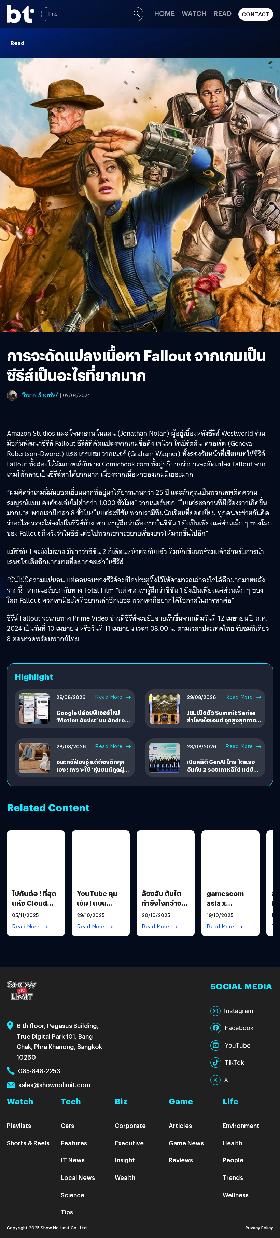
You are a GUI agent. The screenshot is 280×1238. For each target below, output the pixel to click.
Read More (109, 697)
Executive (129, 1143)
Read (222, 13)
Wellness (236, 1194)
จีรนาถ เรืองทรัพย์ (40, 395)
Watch (194, 13)
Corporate (130, 1125)
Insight (125, 1160)
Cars (67, 1125)
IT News (73, 1160)
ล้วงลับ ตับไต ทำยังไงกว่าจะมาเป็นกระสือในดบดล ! (163, 907)
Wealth (125, 1177)
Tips (67, 1212)
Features (74, 1143)
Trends (233, 1177)
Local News (78, 1177)
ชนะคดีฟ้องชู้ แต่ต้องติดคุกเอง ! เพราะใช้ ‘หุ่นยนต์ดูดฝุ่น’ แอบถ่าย (92, 769)
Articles (180, 1125)
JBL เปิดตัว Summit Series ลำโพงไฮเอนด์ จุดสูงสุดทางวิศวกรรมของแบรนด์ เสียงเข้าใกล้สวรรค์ (221, 724)
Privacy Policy (259, 1227)
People (233, 1160)
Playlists (19, 1125)
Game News (186, 1143)
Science (72, 1194)
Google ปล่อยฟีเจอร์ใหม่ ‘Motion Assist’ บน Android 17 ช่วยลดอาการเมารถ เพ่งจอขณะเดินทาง (93, 724)
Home (164, 13)
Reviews (181, 1160)
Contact (256, 14)
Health (232, 1143)
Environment (241, 1125)
